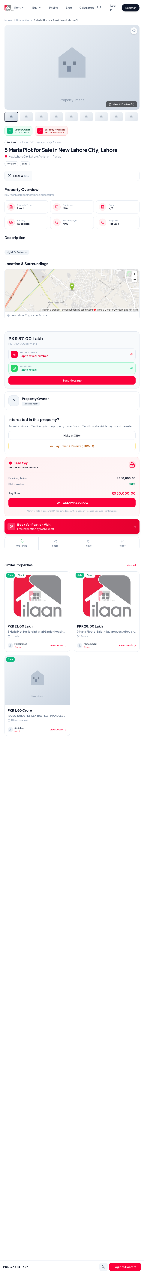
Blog (69, 7)
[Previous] (10, 67)
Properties (22, 20)
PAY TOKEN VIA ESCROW (72, 502)
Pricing (53, 7)
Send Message (72, 380)
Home (8, 20)
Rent (17, 7)
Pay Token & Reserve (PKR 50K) (74, 446)
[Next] (133, 67)
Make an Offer (72, 435)
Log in (113, 7)
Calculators (87, 7)
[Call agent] (103, 1267)
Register (130, 7)
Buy (35, 7)
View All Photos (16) (123, 104)
